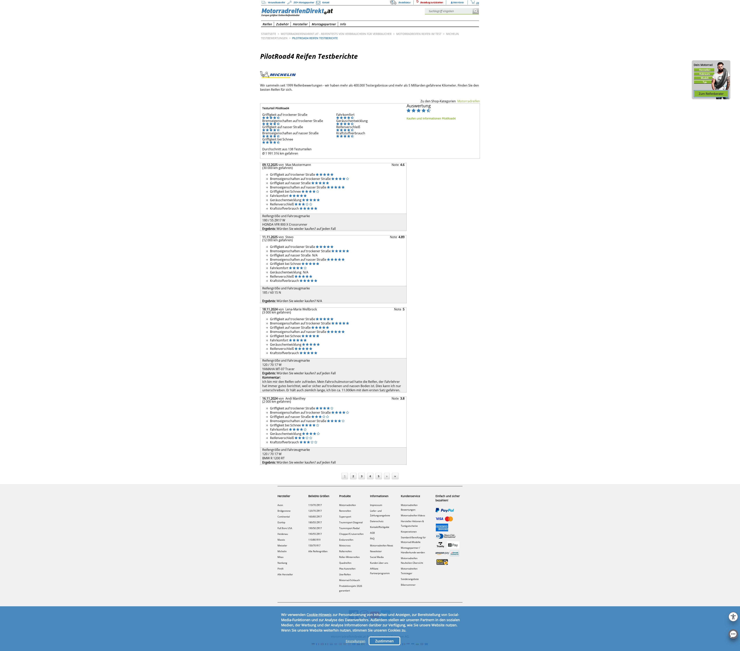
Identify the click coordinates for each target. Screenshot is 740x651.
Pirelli (280, 568)
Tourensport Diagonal (351, 522)
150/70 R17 (314, 545)
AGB (372, 532)
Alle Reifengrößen (317, 551)
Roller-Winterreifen (349, 557)
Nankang (282, 562)
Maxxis (281, 539)
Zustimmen (384, 641)
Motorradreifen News (381, 545)
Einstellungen (355, 641)
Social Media (377, 557)
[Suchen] (476, 11)
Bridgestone (284, 510)
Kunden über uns (379, 562)
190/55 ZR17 (315, 534)
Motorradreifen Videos (413, 515)
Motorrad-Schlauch (349, 580)
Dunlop (281, 522)
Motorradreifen (468, 101)
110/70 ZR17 (315, 505)
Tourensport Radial (349, 528)
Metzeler (282, 545)
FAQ (372, 538)
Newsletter (376, 551)
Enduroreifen (346, 539)
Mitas (280, 557)
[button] (733, 616)
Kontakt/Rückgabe (379, 527)
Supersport (345, 516)
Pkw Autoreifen (347, 568)
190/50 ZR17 (315, 528)
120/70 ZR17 (315, 510)
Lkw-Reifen (345, 574)
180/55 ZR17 (315, 522)
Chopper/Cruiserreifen (351, 534)
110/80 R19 (314, 539)
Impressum (376, 505)
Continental (284, 516)
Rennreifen (345, 510)
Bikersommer (408, 584)
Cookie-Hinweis (319, 614)
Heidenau (283, 534)
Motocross (345, 545)
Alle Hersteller (285, 574)
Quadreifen (345, 562)
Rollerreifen (345, 551)
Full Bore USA (285, 528)
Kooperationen (409, 531)
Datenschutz (376, 521)
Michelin (282, 551)
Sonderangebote (410, 579)
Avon (280, 505)
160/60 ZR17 (315, 516)
